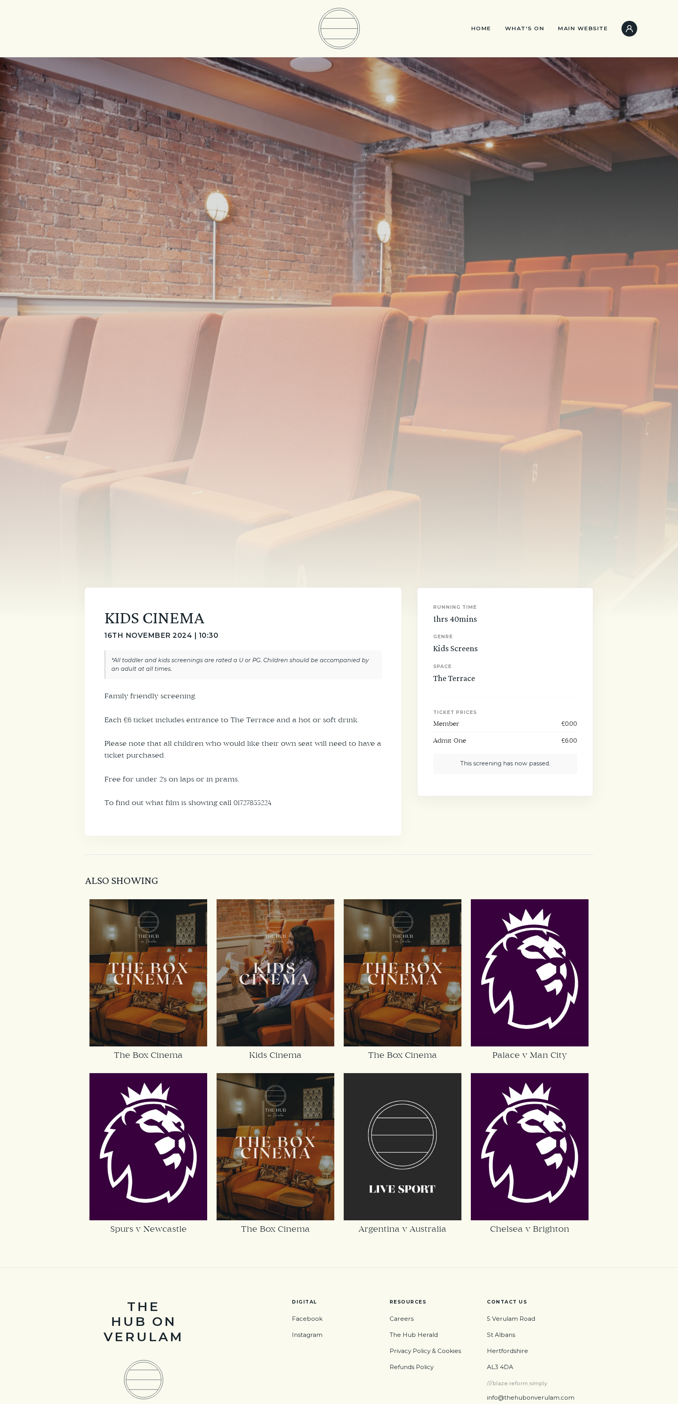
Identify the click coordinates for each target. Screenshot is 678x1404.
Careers (402, 1318)
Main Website (583, 28)
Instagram (307, 1334)
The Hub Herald (414, 1334)
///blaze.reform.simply (517, 1383)
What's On (525, 28)
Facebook (307, 1318)
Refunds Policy (412, 1367)
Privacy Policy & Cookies (425, 1351)
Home (481, 28)
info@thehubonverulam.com (530, 1397)
